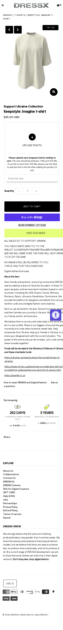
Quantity (9, 191)
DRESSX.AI (8, 481)
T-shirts (19, 15)
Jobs (5, 499)
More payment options (32, 225)
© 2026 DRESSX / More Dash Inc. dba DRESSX (24, 615)
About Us (8, 471)
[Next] (18, 30)
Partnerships (10, 503)
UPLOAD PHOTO (32, 152)
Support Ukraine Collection (23, 106)
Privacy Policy (10, 507)
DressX (7, 15)
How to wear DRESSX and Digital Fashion (25, 382)
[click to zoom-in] (54, 92)
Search (7, 517)
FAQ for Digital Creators (16, 489)
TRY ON (50, 28)
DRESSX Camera (11, 485)
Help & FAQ (9, 496)
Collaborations (11, 474)
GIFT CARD (9, 492)
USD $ (10, 583)
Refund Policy (10, 510)
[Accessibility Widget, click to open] (55, 315)
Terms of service (12, 514)
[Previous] (9, 30)
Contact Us (9, 478)
